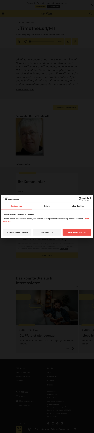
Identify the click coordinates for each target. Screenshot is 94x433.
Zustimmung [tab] (16, 206)
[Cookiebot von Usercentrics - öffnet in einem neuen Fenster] (80, 199)
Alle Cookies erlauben (76, 232)
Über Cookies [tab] (78, 206)
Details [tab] (47, 206)
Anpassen (45, 232)
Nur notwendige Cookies (17, 232)
